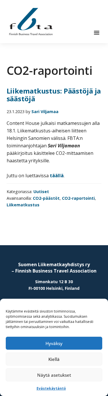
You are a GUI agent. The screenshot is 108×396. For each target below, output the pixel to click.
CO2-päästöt (46, 198)
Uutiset (41, 191)
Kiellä (54, 359)
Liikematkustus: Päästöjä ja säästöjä (54, 94)
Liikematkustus (23, 204)
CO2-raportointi (78, 198)
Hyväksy (54, 343)
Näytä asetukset (54, 375)
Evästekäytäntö (51, 388)
